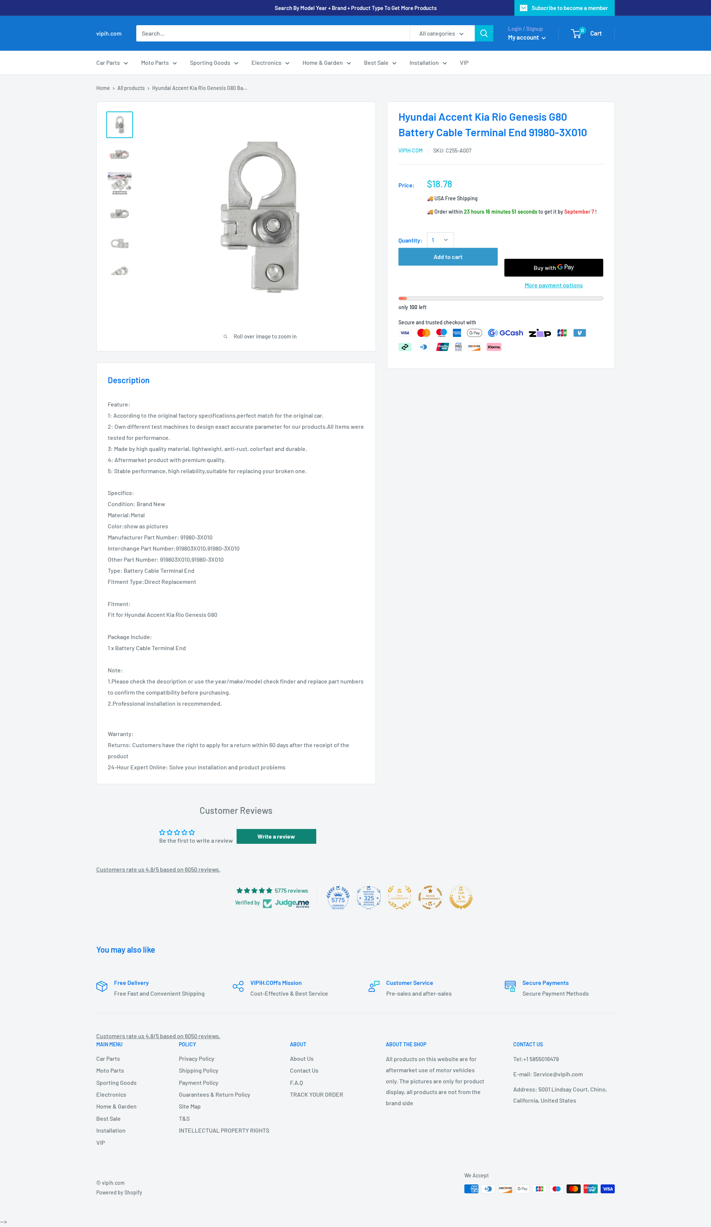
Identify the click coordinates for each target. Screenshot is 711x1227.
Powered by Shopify (119, 1192)
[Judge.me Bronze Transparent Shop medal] (430, 897)
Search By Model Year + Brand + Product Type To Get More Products (356, 7)
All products (131, 88)
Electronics (266, 62)
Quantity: (410, 239)
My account (524, 37)
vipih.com (410, 150)
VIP (464, 62)
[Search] (484, 33)
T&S (184, 1118)
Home (103, 88)
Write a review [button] (276, 836)
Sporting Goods (210, 62)
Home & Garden (323, 62)
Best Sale (376, 62)
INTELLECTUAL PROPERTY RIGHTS (221, 1130)
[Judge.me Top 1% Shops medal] (461, 897)
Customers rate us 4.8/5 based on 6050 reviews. (158, 869)
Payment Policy (198, 1082)
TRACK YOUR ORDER (316, 1094)
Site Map (190, 1106)
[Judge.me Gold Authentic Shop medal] (399, 897)
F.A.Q (296, 1082)
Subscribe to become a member (570, 7)
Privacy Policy (196, 1058)
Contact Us (304, 1070)
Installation (424, 62)
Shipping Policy (198, 1070)
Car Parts (108, 62)
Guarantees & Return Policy (214, 1094)
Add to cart (448, 267)
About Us (302, 1058)
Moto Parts (155, 62)
